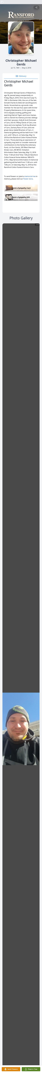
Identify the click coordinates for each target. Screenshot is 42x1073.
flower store (28, 179)
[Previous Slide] (4, 729)
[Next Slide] (37, 729)
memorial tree (30, 176)
